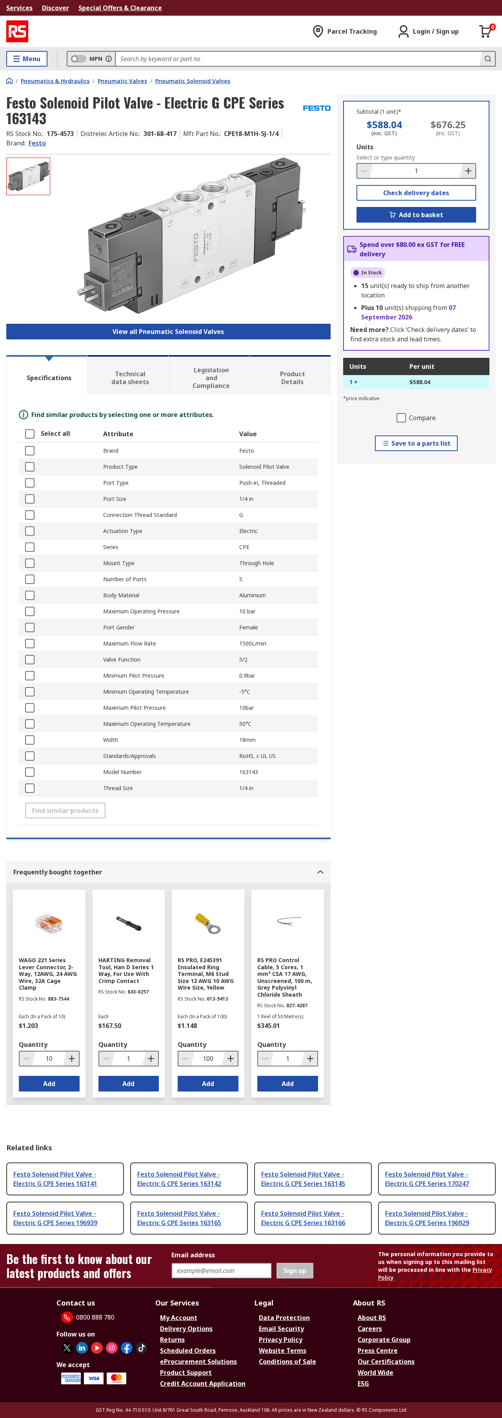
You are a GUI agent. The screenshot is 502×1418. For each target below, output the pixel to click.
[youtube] (97, 1348)
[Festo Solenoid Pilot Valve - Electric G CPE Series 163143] (191, 236)
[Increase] (467, 171)
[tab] (46, 374)
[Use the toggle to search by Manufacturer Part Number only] (108, 59)
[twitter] (67, 1348)
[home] (9, 81)
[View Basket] (485, 31)
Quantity (33, 1044)
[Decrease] (365, 171)
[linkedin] (82, 1348)
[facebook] (127, 1348)
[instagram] (112, 1348)
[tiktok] (141, 1348)
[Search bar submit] (487, 59)
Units (364, 147)
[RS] (17, 31)
